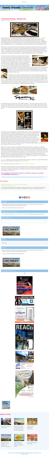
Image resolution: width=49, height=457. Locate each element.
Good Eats (9, 177)
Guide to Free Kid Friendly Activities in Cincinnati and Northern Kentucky (19, 428)
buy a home (11, 214)
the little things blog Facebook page (27, 163)
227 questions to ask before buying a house (36, 214)
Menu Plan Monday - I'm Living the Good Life (13, 184)
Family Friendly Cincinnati (24, 7)
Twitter (27, 160)
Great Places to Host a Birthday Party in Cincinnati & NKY (19, 444)
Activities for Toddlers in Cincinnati (30, 427)
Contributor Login (24, 454)
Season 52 (36, 177)
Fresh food (31, 177)
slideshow (41, 177)
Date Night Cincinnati (23, 177)
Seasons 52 (40, 38)
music (24, 155)
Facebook (23, 160)
